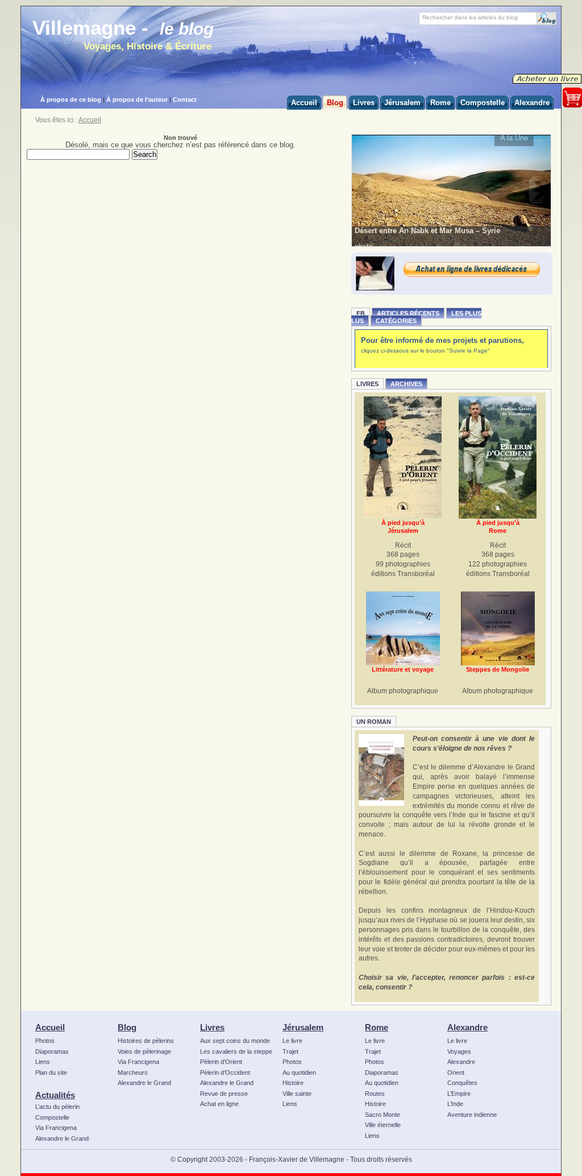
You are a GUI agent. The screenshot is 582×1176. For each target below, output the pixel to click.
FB (360, 313)
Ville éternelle (383, 1124)
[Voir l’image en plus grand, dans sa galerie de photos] (451, 190)
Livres (367, 383)
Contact (185, 99)
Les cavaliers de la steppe (236, 1051)
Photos (45, 1040)
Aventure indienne (472, 1114)
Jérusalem (302, 1027)
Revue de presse (224, 1093)
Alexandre (467, 1027)
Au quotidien (299, 1072)
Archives (406, 383)
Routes (375, 1093)
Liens (42, 1061)
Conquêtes (462, 1082)
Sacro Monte (382, 1114)
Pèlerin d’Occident (225, 1072)
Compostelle (52, 1117)
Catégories (396, 320)
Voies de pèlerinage (144, 1051)
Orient (455, 1072)
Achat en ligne (219, 1103)
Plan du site (51, 1072)
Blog (127, 1027)
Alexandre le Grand (62, 1138)
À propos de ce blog (70, 99)
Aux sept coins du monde (235, 1040)
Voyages (459, 1051)
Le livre (292, 1040)
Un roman (373, 721)
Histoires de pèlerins (146, 1040)
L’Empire (459, 1093)
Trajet (290, 1051)
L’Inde (455, 1103)
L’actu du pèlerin (57, 1106)
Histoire (293, 1082)
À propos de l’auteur (137, 99)
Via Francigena (56, 1127)
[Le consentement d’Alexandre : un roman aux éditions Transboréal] (381, 770)
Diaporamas (52, 1051)
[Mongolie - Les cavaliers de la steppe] (498, 628)
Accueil (89, 120)
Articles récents (408, 313)
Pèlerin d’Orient (221, 1061)
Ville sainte (296, 1093)
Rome (376, 1027)
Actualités (55, 1095)
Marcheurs (133, 1072)
